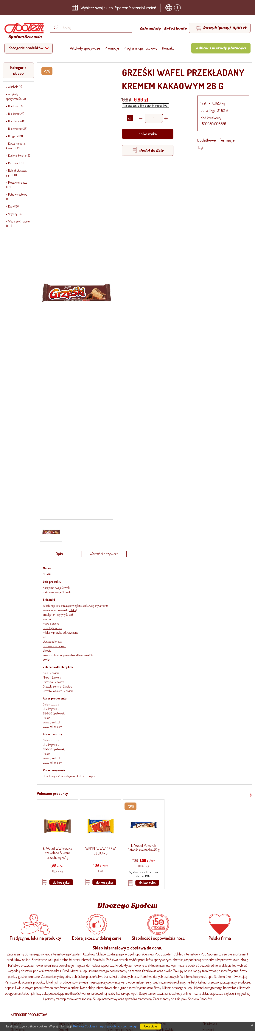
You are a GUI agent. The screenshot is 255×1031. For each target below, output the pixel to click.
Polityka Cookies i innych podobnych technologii (105, 1026)
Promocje (112, 48)
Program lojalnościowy (140, 48)
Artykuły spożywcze (85, 48)
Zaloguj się (150, 28)
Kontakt (168, 48)
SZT (129, 118)
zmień (151, 7)
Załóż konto (175, 28)
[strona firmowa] (169, 7)
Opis (59, 553)
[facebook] (178, 7)
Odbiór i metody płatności (221, 47)
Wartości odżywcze (104, 553)
